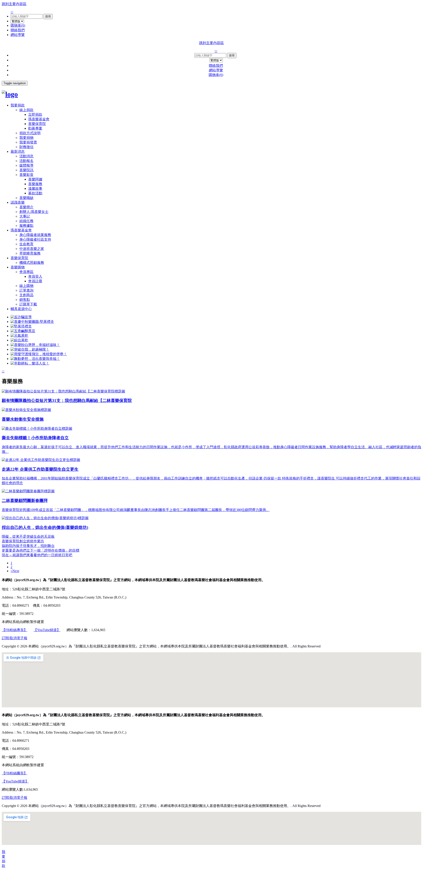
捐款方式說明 (30, 133)
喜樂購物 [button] (18, 267)
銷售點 (24, 299)
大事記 (24, 216)
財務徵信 (26, 147)
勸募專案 (35, 128)
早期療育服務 (30, 253)
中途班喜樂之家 (31, 249)
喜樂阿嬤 (35, 179)
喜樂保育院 (37, 124)
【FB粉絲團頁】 (14, 773)
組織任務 (26, 221)
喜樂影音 (26, 175)
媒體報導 (26, 165)
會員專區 (26, 272)
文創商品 (26, 295)
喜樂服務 (35, 184)
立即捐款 (35, 114)
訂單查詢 (26, 290)
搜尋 (48, 16)
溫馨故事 (35, 188)
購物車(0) (18, 25)
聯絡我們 (18, 30)
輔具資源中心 (21, 309)
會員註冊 (35, 281)
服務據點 (26, 225)
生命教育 (26, 244)
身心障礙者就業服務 (35, 235)
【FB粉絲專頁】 (14, 630)
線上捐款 (26, 110)
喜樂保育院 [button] (19, 258)
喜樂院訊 (26, 170)
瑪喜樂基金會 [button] (21, 230)
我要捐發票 (28, 142)
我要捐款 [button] (18, 105)
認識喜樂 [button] (18, 202)
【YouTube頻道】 (46, 630)
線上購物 (26, 286)
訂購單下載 (28, 304)
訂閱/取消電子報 (14, 638)
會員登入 (35, 276)
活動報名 (26, 161)
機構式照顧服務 (31, 262)
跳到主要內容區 (14, 4)
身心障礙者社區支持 (35, 239)
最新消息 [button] (18, 151)
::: (12, 12)
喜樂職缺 (26, 198)
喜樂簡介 (26, 207)
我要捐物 (26, 137)
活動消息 (26, 156)
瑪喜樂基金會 (38, 119)
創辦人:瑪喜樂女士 (33, 212)
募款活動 (35, 193)
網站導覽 (18, 35)
